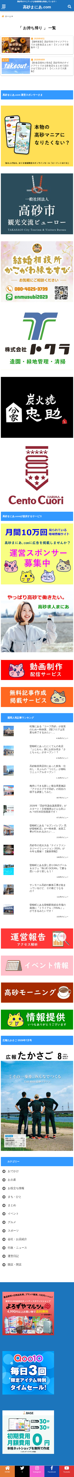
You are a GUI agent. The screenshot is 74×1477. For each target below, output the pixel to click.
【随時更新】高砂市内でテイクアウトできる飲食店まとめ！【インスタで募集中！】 (50, 45)
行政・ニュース (17, 1247)
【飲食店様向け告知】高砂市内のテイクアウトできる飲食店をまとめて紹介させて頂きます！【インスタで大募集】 (50, 67)
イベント (13, 1213)
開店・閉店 (15, 1264)
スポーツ (13, 1230)
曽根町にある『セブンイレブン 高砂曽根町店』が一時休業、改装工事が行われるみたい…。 (48, 828)
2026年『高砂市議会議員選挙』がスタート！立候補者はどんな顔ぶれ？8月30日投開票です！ (48, 808)
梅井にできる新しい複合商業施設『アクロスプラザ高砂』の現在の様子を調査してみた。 (48, 789)
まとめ (12, 1205)
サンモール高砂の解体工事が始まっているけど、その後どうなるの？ (48, 888)
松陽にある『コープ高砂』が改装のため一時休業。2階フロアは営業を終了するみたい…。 (48, 729)
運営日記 (13, 1256)
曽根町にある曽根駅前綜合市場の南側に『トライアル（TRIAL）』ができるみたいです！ (48, 908)
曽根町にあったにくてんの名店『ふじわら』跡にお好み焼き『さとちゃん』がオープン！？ (48, 749)
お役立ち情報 (16, 1188)
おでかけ (13, 1171)
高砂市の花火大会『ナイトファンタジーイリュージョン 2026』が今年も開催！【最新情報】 (48, 848)
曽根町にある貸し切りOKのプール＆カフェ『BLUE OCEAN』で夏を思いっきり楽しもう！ (48, 868)
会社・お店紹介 (17, 1239)
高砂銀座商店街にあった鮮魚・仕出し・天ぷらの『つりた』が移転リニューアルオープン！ (48, 769)
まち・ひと (15, 1196)
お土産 (12, 1179)
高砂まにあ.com (37, 7)
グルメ (12, 1222)
